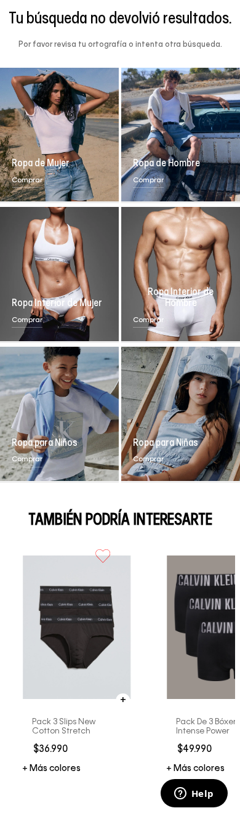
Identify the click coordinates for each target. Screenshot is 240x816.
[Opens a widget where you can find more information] (194, 794)
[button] (123, 700)
